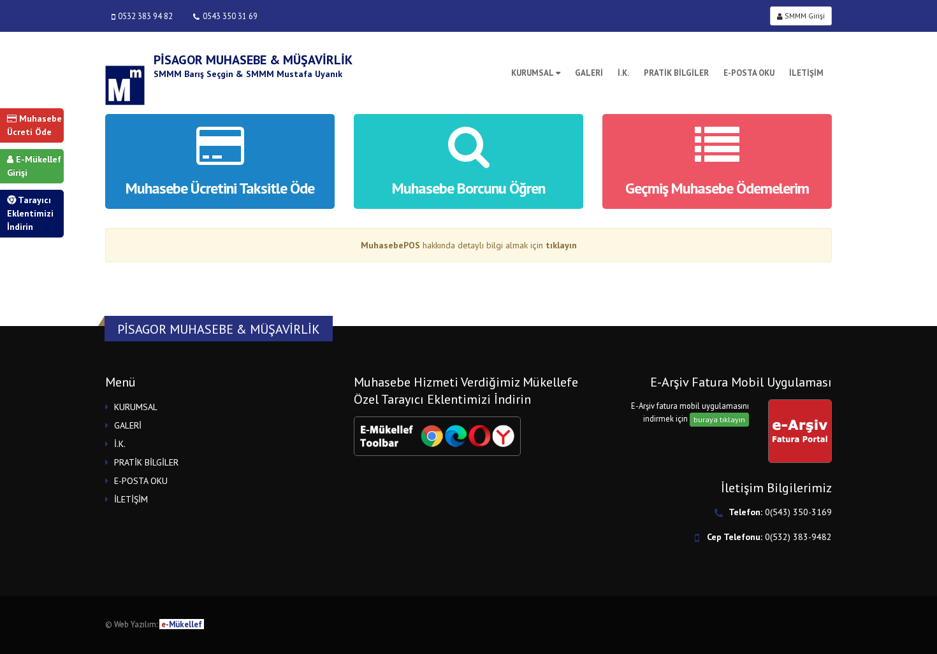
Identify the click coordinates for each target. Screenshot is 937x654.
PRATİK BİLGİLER (676, 73)
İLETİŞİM (806, 73)
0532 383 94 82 (145, 16)
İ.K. (623, 73)
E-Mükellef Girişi (34, 165)
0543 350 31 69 (230, 16)
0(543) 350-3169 (798, 512)
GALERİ (589, 73)
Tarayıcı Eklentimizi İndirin (30, 213)
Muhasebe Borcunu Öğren (468, 188)
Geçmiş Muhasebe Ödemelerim (717, 188)
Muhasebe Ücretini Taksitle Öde (220, 188)
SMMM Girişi (804, 15)
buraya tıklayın (719, 419)
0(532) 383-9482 (798, 537)
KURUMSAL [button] (135, 407)
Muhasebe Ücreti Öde (34, 125)
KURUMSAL (532, 73)
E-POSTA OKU (748, 73)
